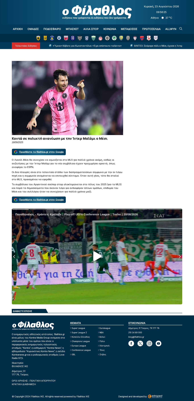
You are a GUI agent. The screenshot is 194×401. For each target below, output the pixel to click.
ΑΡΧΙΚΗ (18, 28)
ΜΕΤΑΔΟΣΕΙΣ (129, 28)
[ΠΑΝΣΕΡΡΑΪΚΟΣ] (148, 38)
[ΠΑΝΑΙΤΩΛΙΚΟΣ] (121, 38)
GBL (73, 354)
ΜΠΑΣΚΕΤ (72, 28)
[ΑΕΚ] (38, 38)
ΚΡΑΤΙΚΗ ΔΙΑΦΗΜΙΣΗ (24, 384)
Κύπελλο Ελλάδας (81, 337)
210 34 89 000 (135, 332)
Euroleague (105, 328)
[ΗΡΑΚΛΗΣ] (72, 38)
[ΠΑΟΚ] (128, 38)
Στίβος (103, 354)
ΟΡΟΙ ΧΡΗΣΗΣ (20, 380)
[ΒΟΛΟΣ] (65, 38)
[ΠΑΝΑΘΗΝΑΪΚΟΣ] (114, 38)
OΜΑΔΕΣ (33, 28)
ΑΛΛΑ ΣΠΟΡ (91, 28)
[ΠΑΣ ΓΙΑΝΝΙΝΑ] (155, 38)
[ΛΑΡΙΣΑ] (135, 38)
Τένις (102, 350)
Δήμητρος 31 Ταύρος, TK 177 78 (143, 328)
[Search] (180, 28)
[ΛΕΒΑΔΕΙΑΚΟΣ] (93, 38)
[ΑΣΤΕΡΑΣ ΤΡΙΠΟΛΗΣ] (52, 38)
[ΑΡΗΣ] (45, 38)
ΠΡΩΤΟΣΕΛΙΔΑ (151, 28)
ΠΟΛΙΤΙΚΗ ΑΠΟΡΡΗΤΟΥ (43, 380)
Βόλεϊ (102, 337)
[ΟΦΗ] (107, 38)
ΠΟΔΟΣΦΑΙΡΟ (52, 28)
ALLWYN (170, 28)
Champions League (81, 341)
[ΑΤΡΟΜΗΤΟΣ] (59, 38)
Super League (78, 328)
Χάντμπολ (105, 345)
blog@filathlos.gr (136, 337)
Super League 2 (79, 332)
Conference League (81, 350)
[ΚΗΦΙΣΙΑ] (86, 38)
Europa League (79, 345)
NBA (102, 332)
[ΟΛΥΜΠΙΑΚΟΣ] (100, 38)
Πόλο (102, 341)
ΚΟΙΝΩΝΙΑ (109, 28)
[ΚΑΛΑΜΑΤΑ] (79, 38)
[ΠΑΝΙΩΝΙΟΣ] (141, 38)
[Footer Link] (131, 343)
